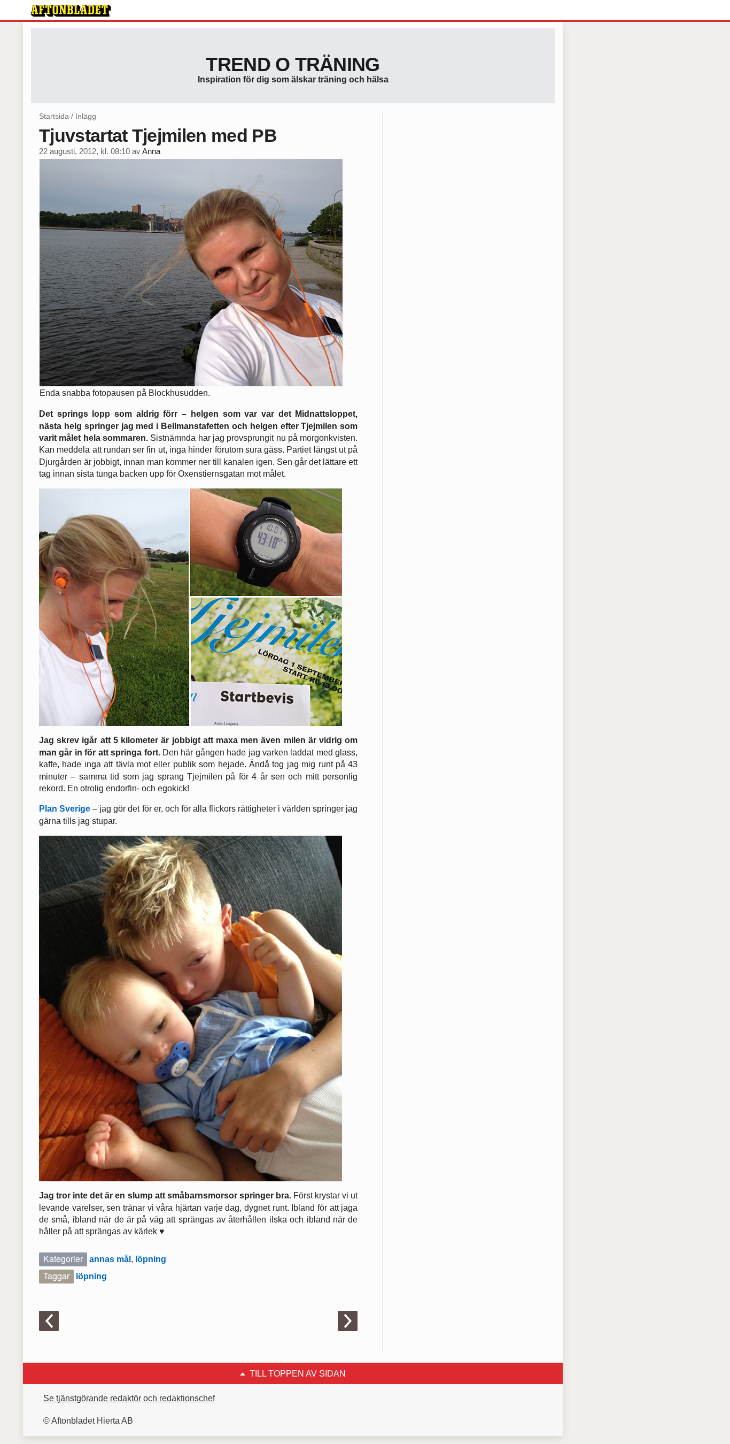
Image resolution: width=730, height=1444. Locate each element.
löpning (150, 1259)
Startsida (54, 116)
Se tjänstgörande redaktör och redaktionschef (129, 1398)
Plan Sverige (64, 808)
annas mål (110, 1259)
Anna (151, 151)
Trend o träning (292, 64)
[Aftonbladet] (71, 11)
